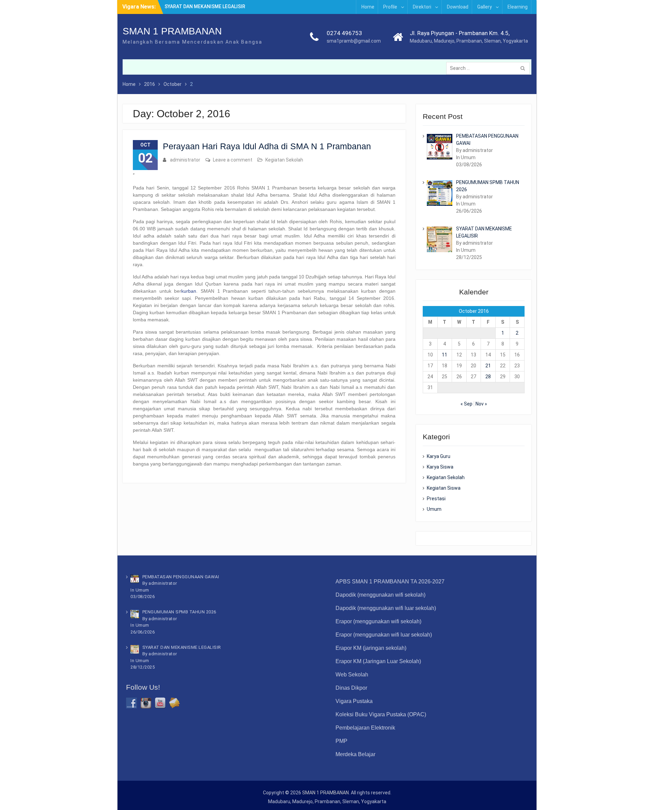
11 (444, 354)
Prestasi (436, 498)
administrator (185, 160)
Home (367, 7)
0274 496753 (344, 33)
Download (457, 7)
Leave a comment (232, 160)
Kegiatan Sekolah (284, 160)
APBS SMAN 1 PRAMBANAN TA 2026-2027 (390, 581)
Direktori (422, 7)
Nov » (481, 404)
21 (488, 365)
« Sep (466, 404)
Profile (390, 7)
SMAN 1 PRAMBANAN (172, 31)
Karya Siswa (440, 467)
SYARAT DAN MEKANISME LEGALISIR (205, 6)
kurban (188, 291)
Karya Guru (438, 456)
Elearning (518, 7)
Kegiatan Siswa (444, 488)
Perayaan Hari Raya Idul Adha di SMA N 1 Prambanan (267, 146)
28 (488, 376)
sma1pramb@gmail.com (354, 41)
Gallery (484, 7)
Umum (434, 509)
